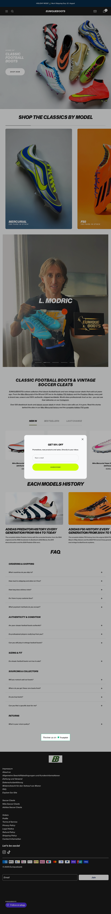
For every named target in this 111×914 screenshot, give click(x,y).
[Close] (83, 439)
